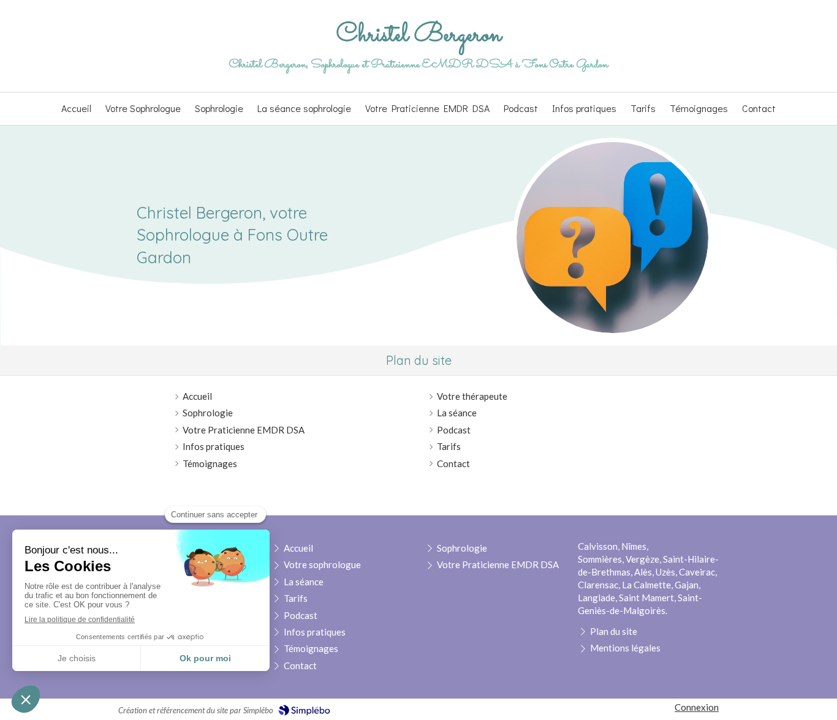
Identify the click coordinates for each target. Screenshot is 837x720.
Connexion (697, 707)
